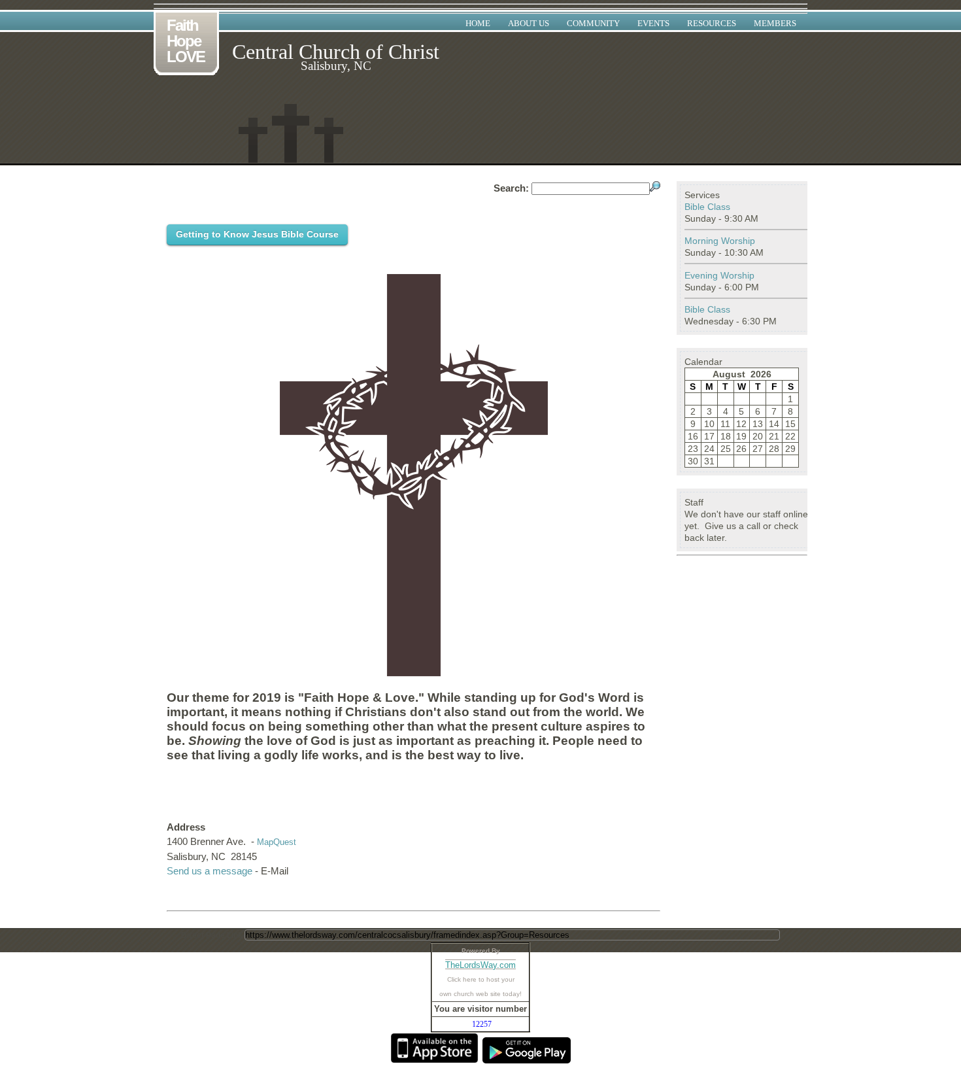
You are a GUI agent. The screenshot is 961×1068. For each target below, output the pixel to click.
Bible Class (707, 206)
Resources (711, 23)
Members (775, 23)
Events (653, 23)
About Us (528, 23)
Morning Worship (719, 240)
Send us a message (209, 870)
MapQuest (276, 842)
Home (477, 23)
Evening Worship (719, 275)
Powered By (481, 950)
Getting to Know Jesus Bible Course (257, 234)
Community (593, 23)
